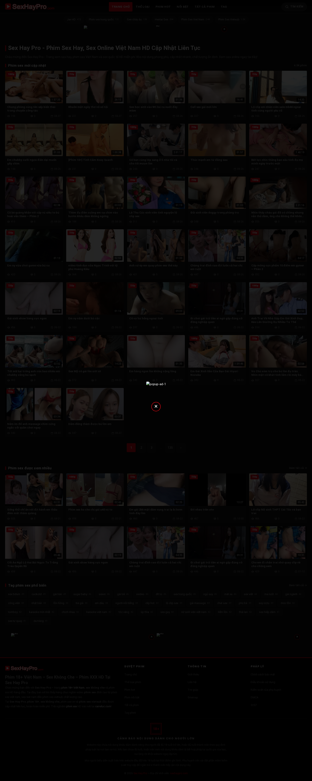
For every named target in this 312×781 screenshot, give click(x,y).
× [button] (156, 406)
